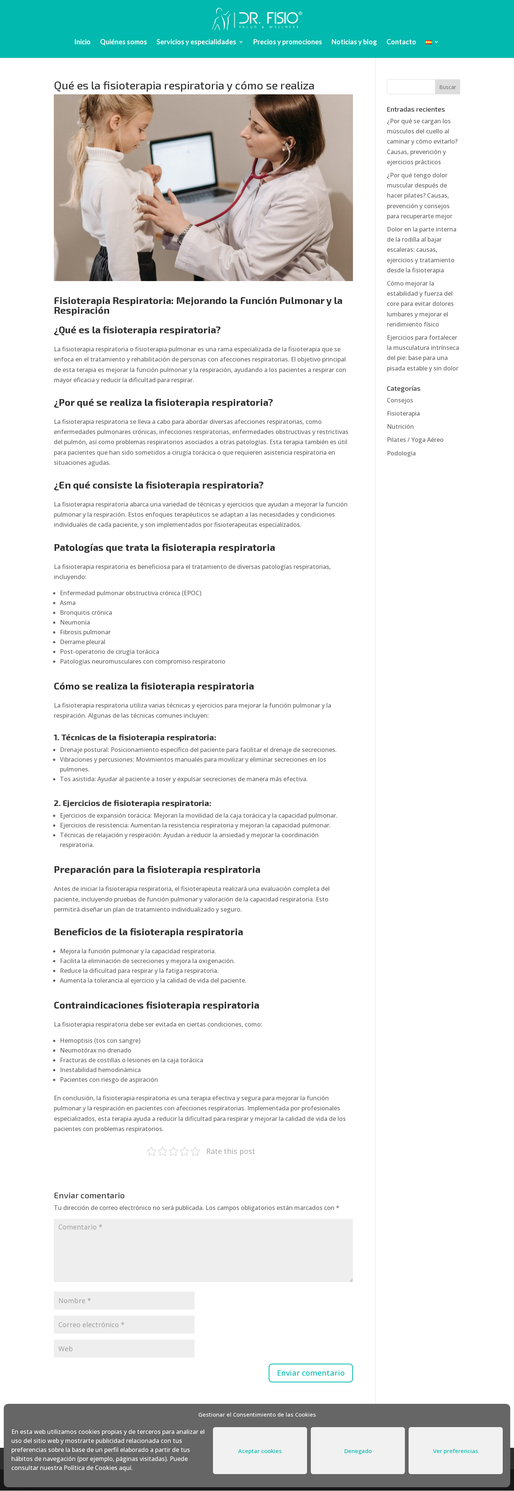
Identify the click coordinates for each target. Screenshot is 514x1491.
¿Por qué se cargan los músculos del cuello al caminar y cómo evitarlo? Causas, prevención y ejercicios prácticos (422, 141)
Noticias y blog (354, 42)
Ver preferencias (455, 1451)
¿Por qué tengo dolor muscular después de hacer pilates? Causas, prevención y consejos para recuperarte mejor (419, 195)
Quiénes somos (123, 42)
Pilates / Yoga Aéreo (415, 440)
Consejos (400, 400)
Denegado (358, 1451)
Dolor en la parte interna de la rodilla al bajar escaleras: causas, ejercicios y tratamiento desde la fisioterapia (421, 249)
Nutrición (400, 426)
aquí (125, 1468)
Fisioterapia (403, 413)
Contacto (401, 42)
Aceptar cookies (260, 1451)
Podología (401, 453)
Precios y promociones (287, 42)
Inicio (82, 42)
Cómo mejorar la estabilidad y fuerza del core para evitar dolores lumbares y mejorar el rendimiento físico (420, 303)
